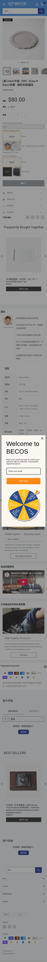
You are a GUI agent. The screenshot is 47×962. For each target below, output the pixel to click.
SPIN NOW (23, 481)
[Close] (42, 438)
